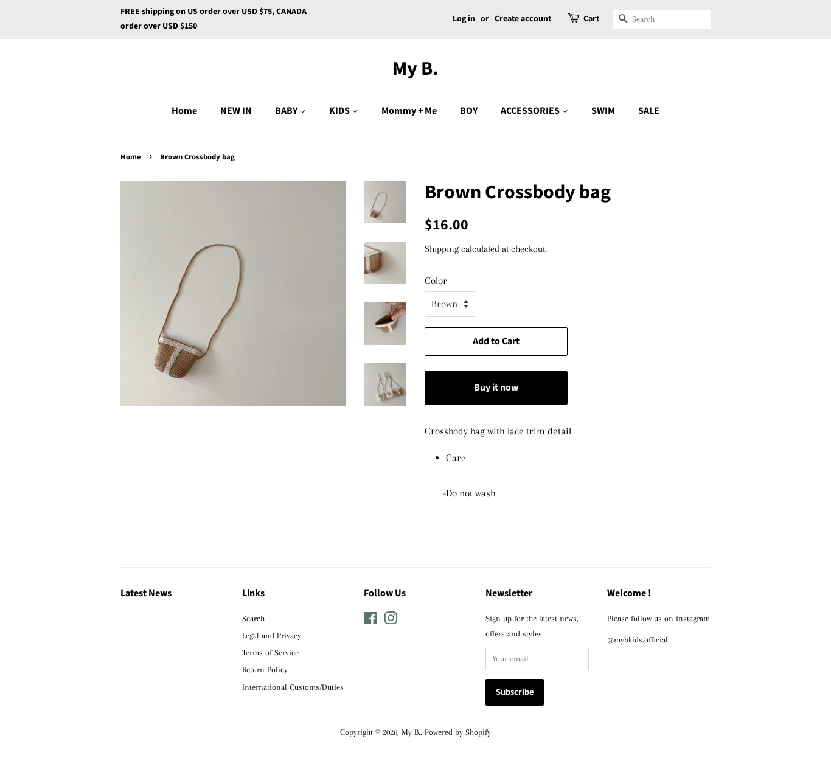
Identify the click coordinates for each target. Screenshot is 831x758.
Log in (464, 19)
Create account (523, 19)
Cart (591, 19)
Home (184, 110)
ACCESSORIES (531, 110)
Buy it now (496, 387)
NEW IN (236, 110)
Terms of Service (270, 652)
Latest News (146, 593)
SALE (648, 110)
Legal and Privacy (271, 635)
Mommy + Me (409, 110)
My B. (415, 68)
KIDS (340, 110)
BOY (469, 110)
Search (253, 618)
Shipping (442, 248)
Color (436, 281)
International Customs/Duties (293, 687)
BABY (287, 110)
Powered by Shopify (458, 732)
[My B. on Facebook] (371, 620)
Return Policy (265, 669)
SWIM (603, 110)
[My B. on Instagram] (390, 620)
